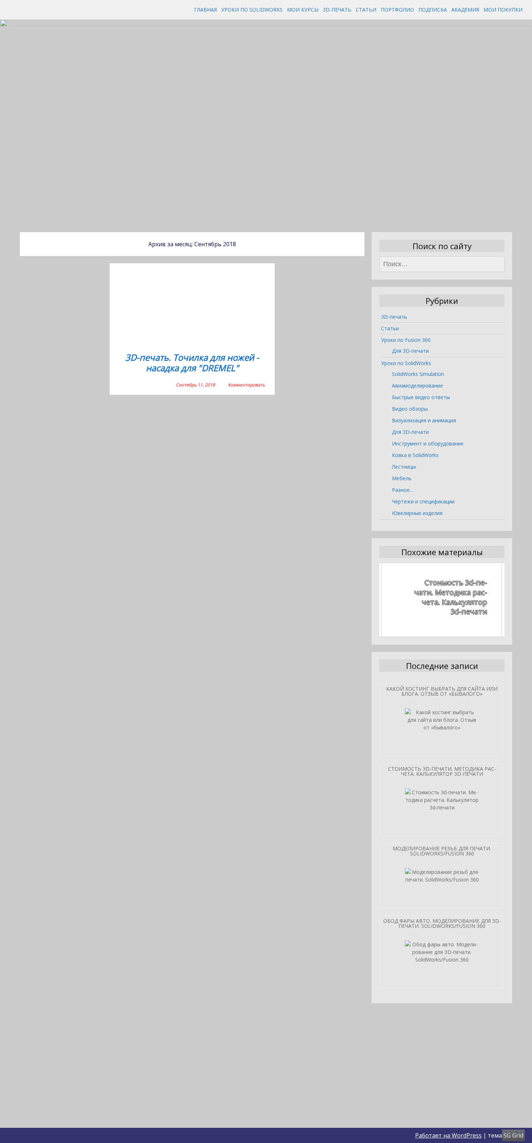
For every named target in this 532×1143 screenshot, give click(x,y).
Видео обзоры (410, 408)
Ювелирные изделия (417, 513)
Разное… (403, 489)
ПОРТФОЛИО (397, 9)
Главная (205, 9)
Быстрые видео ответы (421, 397)
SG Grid (513, 1135)
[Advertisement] (266, 170)
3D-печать (337, 9)
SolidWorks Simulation (418, 373)
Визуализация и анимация (424, 420)
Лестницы (404, 466)
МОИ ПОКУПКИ (503, 9)
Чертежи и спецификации (423, 501)
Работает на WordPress (448, 1135)
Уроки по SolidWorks (252, 9)
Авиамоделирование (417, 385)
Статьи (366, 9)
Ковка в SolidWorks (415, 455)
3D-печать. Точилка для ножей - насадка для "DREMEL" (192, 363)
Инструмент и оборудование (428, 443)
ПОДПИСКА (432, 9)
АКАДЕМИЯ (465, 9)
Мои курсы (302, 9)
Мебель (401, 478)
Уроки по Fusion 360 (406, 339)
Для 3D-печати (410, 350)
